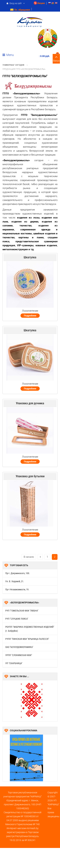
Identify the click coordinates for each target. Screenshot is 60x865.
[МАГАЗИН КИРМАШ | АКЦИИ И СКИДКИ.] (30, 22)
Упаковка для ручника (30, 403)
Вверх (56, 60)
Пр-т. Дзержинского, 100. (17, 573)
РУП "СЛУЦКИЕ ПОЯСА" (16, 618)
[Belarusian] (53, 3)
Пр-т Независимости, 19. (17, 589)
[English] (56, 3)
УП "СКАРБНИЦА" (13, 663)
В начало (29, 556)
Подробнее (30, 315)
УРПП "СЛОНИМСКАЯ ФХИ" (18, 655)
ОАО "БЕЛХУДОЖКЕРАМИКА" (19, 647)
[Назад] (40, 557)
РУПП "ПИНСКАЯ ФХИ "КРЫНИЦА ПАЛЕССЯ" (27, 639)
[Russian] (49, 3)
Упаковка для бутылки (30, 476)
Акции (41, 3)
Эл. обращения (22, 9)
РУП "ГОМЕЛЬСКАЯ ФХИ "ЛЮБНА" (21, 610)
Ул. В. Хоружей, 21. (14, 581)
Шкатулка (30, 257)
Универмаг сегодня (13, 65)
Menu (9, 55)
